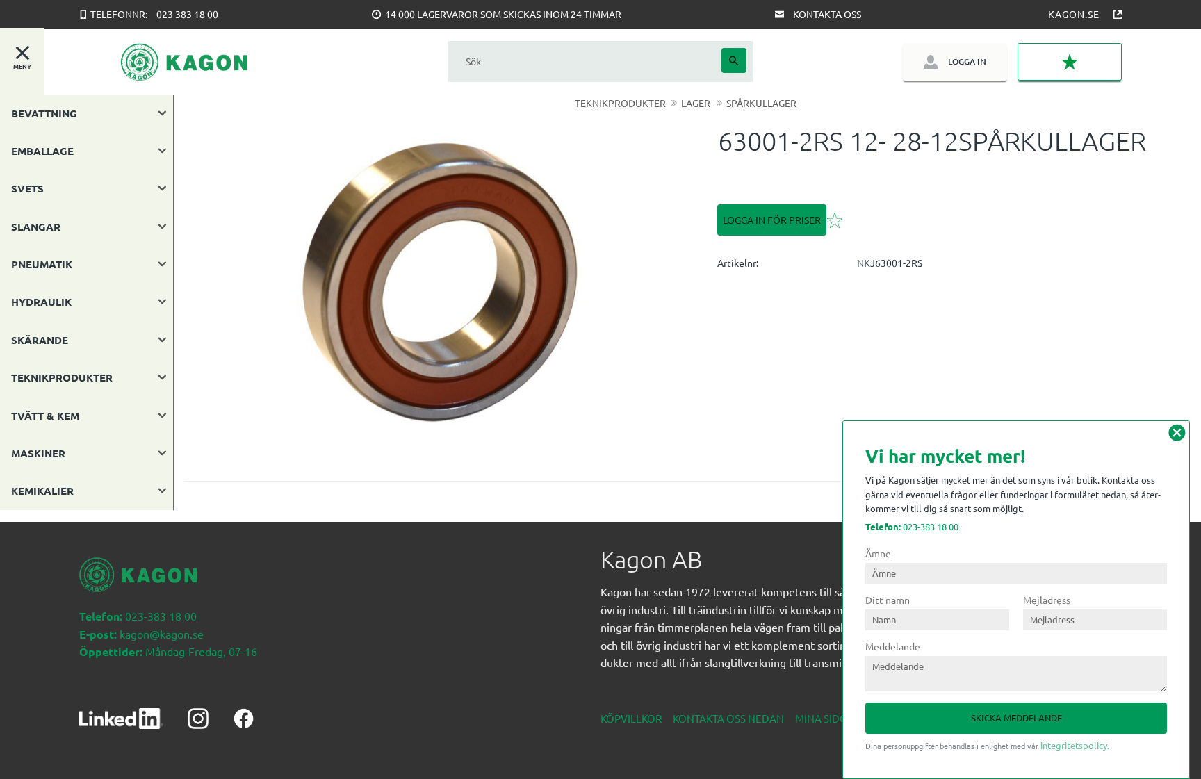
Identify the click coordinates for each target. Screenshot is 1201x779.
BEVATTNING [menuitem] (44, 113)
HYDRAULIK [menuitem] (41, 302)
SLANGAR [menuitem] (35, 226)
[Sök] (733, 60)
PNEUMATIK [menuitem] (41, 264)
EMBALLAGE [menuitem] (42, 151)
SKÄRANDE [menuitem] (39, 340)
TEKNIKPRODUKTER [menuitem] (62, 377)
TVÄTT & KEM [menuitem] (45, 416)
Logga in (967, 61)
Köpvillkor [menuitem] (631, 718)
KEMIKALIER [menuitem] (42, 491)
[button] (1069, 62)
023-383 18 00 (911, 526)
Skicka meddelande (1016, 717)
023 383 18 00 (187, 14)
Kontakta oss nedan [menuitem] (728, 718)
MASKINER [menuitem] (38, 453)
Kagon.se (1074, 14)
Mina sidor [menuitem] (824, 718)
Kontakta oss (827, 14)
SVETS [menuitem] (27, 188)
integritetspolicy (1073, 745)
